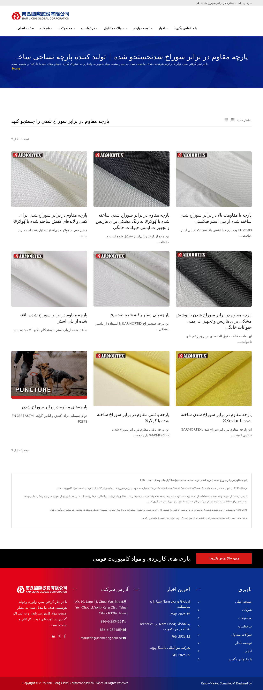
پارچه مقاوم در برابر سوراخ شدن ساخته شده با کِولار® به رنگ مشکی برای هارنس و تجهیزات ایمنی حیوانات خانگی (133, 221)
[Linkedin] (53, 636)
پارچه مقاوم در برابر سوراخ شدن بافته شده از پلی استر (53, 318)
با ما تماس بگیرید (185, 28)
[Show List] (226, 120)
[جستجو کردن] (198, 3)
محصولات (66, 28)
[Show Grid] (232, 120)
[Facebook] (65, 636)
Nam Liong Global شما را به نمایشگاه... (169, 604)
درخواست (88, 28)
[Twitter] (59, 636)
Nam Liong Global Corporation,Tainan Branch (75, 683)
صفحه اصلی (25, 28)
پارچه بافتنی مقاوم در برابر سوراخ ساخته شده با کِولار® (133, 417)
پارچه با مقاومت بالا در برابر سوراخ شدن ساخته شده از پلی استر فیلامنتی (216, 218)
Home (16, 68)
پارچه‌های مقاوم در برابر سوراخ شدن (54, 407)
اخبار (162, 28)
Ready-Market (210, 683)
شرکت (45, 28)
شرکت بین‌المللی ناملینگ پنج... (169, 647)
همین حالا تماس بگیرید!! (224, 558)
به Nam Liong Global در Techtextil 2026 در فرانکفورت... (165, 626)
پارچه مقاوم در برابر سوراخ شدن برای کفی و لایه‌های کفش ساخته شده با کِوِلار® (50, 218)
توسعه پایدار (141, 28)
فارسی (247, 3)
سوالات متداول (114, 28)
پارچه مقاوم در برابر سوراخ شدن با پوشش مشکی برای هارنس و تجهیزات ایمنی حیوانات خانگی (214, 321)
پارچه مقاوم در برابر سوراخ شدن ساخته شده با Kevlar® (216, 417)
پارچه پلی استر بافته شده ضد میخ (140, 314)
